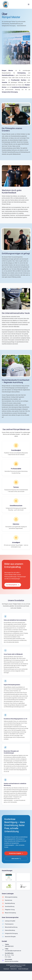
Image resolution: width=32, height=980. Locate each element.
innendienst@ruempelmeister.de (13, 950)
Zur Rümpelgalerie (11, 584)
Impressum (6, 968)
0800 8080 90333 (9, 946)
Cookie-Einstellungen (23, 968)
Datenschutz (13, 968)
